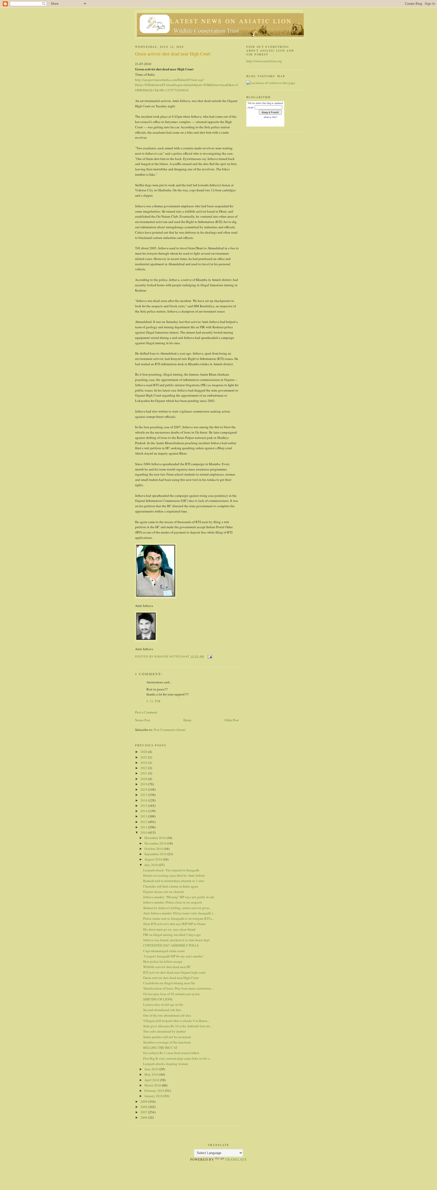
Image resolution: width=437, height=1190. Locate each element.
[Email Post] (209, 656)
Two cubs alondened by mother (164, 1031)
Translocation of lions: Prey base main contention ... (178, 988)
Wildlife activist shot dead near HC (167, 967)
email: (251, 107)
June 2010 (151, 1069)
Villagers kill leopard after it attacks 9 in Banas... (176, 1020)
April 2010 (152, 1080)
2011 (144, 827)
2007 (144, 1112)
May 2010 (151, 1074)
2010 (144, 832)
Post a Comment (146, 712)
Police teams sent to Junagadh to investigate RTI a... (178, 918)
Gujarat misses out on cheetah (163, 891)
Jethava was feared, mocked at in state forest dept (176, 940)
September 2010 (155, 854)
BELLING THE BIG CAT (160, 1047)
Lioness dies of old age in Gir (163, 1004)
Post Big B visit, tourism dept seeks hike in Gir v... (177, 1058)
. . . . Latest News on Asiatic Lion (220, 21)
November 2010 (155, 843)
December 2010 (155, 837)
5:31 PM (153, 701)
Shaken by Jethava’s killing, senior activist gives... (177, 908)
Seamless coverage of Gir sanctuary (167, 1042)
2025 (144, 757)
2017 (144, 794)
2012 (144, 821)
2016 (144, 800)
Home (187, 720)
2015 (144, 805)
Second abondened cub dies (162, 1010)
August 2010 (153, 859)
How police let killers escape (162, 961)
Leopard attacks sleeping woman (165, 1063)
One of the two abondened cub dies (167, 1015)
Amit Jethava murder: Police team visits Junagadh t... (179, 913)
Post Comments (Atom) (169, 729)
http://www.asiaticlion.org (264, 61)
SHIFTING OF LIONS (157, 999)
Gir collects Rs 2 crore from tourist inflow (171, 1053)
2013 (144, 816)
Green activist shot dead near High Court (171, 977)
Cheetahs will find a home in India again (170, 886)
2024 (144, 762)
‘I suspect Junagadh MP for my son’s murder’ (173, 956)
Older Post (232, 720)
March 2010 (153, 1085)
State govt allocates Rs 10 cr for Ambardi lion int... (177, 1026)
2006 (144, 1117)
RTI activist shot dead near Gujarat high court (174, 972)
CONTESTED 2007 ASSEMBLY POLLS (171, 945)
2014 (144, 811)
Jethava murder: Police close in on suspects (172, 902)
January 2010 (154, 1096)
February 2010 (154, 1090)
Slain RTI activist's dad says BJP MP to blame (174, 923)
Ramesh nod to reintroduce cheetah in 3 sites (173, 880)
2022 (144, 768)
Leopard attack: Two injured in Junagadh (171, 870)
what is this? (270, 117)
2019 (144, 784)
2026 (144, 751)
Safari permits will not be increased (167, 1037)
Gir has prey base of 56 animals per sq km (171, 994)
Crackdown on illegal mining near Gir (169, 983)
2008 (144, 1106)
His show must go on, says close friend (169, 929)
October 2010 (154, 848)
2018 (144, 789)
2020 (144, 778)
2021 (144, 773)
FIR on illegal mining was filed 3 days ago (172, 934)
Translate (236, 1159)
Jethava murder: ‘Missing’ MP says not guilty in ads (178, 897)
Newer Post (142, 720)
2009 (144, 1101)
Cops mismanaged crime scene (164, 951)
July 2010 (151, 865)
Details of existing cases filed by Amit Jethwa (174, 875)
